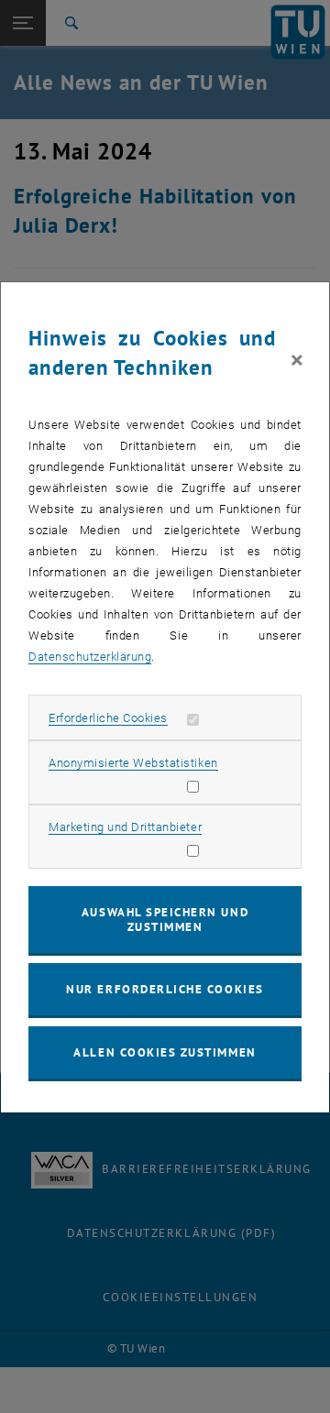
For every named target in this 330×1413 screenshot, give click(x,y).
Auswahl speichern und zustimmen (165, 919)
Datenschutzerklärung (89, 656)
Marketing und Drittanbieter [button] (125, 827)
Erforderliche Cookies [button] (108, 718)
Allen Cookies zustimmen (164, 1052)
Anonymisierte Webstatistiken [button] (133, 763)
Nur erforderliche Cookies (164, 989)
